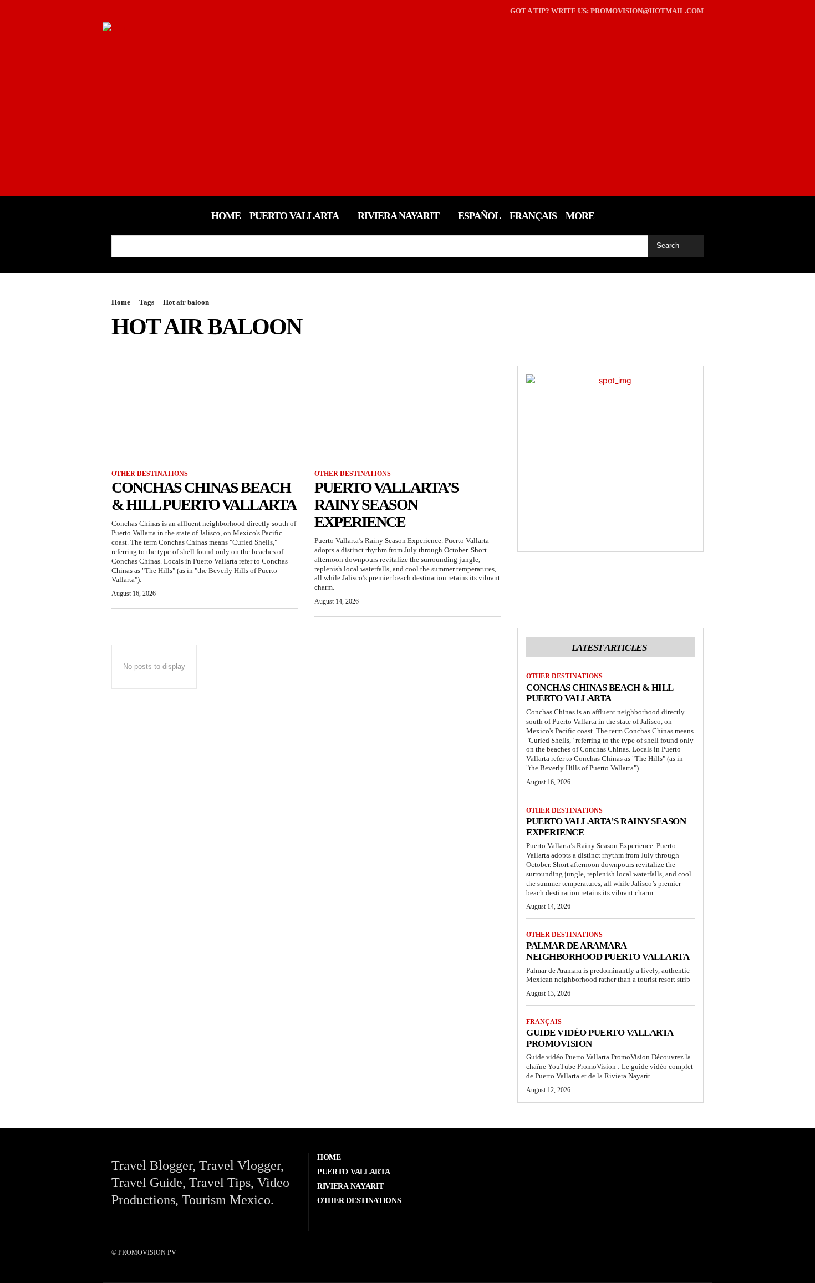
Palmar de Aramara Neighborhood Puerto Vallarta (607, 951)
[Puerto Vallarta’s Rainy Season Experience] (407, 412)
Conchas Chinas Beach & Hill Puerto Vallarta (203, 496)
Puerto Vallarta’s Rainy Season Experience (386, 504)
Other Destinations (149, 474)
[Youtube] (147, 11)
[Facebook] (113, 11)
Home (120, 302)
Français (544, 1022)
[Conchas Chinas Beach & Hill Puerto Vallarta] (204, 412)
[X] (130, 11)
